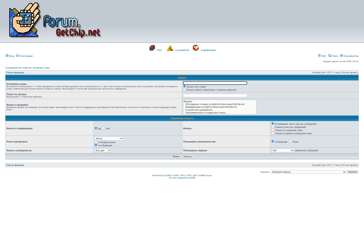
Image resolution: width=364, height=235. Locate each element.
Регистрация (26, 56)
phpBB (167, 175)
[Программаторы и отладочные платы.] (219, 112)
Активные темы (41, 67)
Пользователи (350, 56)
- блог (159, 50)
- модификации (207, 50)
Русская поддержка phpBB (182, 178)
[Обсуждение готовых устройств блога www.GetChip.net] (219, 104)
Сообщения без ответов (18, 67)
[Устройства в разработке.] (219, 110)
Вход (11, 56)
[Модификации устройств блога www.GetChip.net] (219, 107)
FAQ (323, 56)
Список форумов (15, 72)
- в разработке (181, 50)
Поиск (334, 56)
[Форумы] (219, 101)
